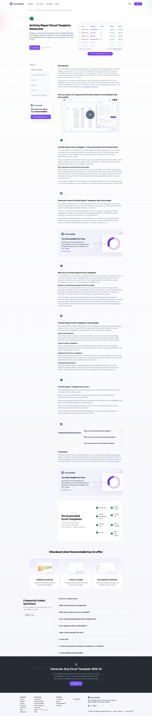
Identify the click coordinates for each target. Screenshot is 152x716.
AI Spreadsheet (60, 703)
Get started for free (40, 117)
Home (31, 10)
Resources (37, 697)
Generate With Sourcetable (38, 75)
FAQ (35, 712)
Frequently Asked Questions (39, 95)
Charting (58, 705)
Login (129, 4)
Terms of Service (118, 711)
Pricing (57, 4)
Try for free (35, 47)
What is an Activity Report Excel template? (97, 431)
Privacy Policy (129, 711)
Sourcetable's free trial (89, 87)
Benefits (33, 80)
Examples (34, 85)
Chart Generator (39, 705)
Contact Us (29, 615)
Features (30, 4)
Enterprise (50, 4)
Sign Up (138, 4)
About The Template (36, 69)
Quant (41, 709)
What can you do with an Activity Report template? (100, 437)
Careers (22, 701)
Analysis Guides (39, 701)
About (22, 699)
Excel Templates (40, 10)
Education (23, 707)
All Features (76, 699)
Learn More (75, 683)
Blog (21, 709)
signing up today (113, 461)
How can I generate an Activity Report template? (99, 443)
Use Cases (40, 4)
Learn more (46, 47)
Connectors (37, 699)
